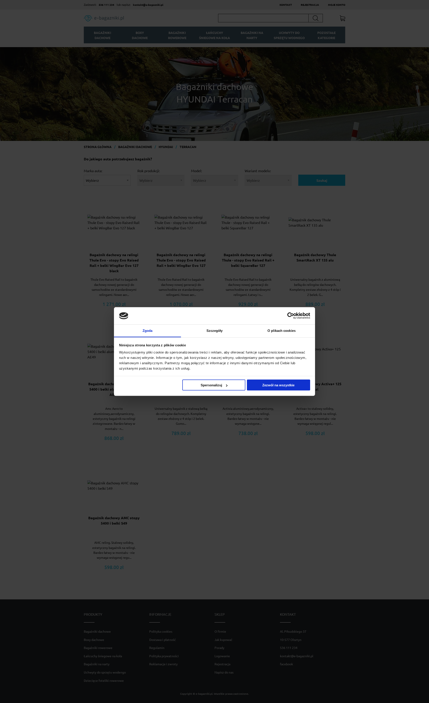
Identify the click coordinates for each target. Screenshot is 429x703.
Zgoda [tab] (148, 330)
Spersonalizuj (211, 385)
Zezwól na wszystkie (278, 385)
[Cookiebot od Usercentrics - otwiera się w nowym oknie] (290, 315)
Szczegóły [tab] (214, 330)
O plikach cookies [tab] (281, 330)
